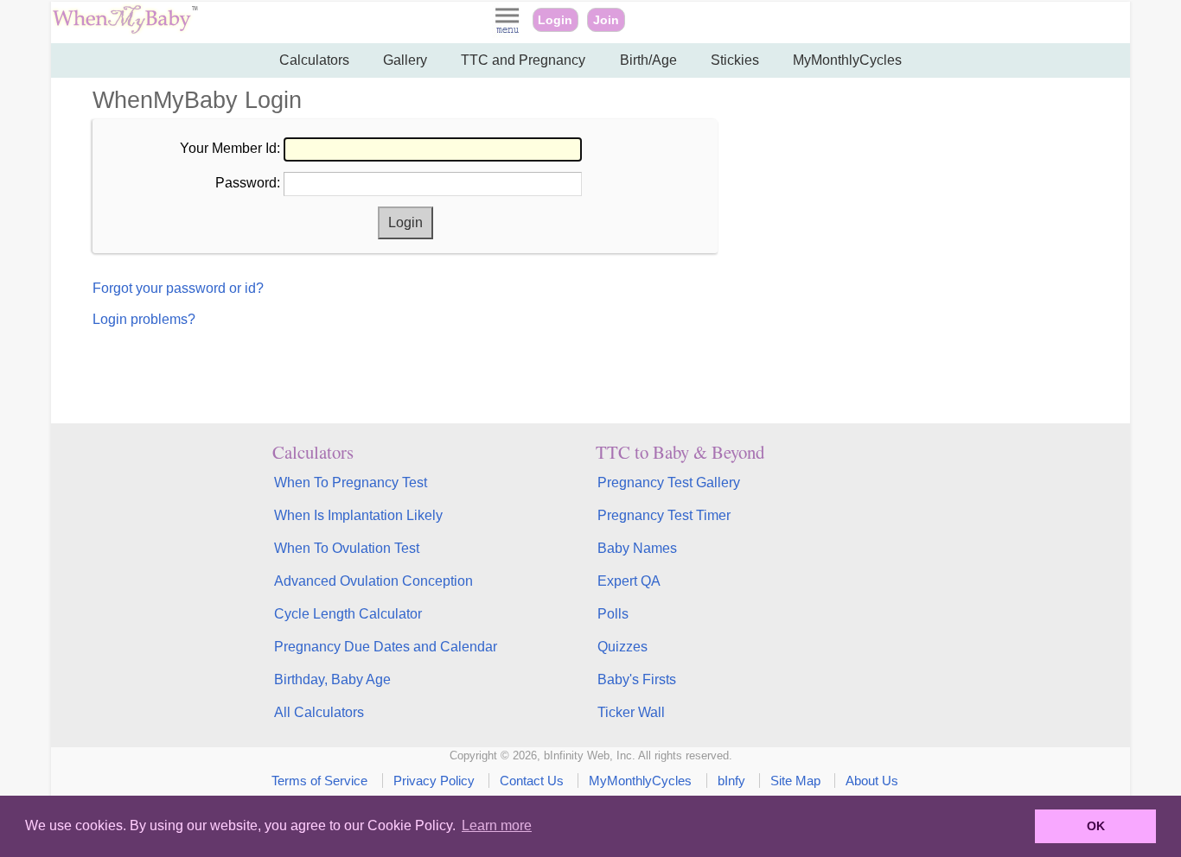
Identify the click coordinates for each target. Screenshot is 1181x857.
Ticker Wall (631, 712)
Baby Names (637, 548)
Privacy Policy (434, 780)
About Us (872, 780)
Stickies (735, 60)
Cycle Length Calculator (348, 613)
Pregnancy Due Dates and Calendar (385, 646)
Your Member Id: (230, 148)
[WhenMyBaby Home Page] (126, 29)
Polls (613, 613)
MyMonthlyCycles (847, 60)
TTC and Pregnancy (523, 60)
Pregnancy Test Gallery (668, 482)
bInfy (731, 780)
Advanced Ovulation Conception (373, 581)
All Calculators (319, 712)
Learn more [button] (497, 825)
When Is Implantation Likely (358, 515)
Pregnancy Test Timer (664, 515)
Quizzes (622, 646)
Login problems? (144, 319)
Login (555, 20)
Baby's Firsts (636, 679)
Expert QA (629, 581)
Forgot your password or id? (178, 288)
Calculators (314, 60)
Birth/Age (648, 60)
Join (606, 20)
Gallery (405, 60)
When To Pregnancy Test (350, 482)
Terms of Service (319, 780)
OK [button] (1096, 826)
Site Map (795, 780)
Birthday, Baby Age (332, 679)
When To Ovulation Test (346, 548)
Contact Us (532, 780)
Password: (247, 182)
